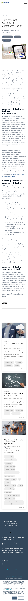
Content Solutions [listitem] (9, 466)
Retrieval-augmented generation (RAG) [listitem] (10, 503)
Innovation (17, 37)
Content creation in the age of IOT (13, 344)
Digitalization (7, 40)
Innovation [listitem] (19, 362)
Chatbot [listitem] (20, 486)
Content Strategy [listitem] (9, 489)
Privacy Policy (8, 589)
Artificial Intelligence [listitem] (10, 479)
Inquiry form (5, 560)
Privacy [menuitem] (6, 576)
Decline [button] (20, 598)
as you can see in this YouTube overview (13, 104)
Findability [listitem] (7, 482)
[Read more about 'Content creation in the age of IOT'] (14, 330)
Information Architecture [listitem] (11, 473)
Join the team (5, 564)
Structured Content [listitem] (10, 486)
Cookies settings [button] (7, 598)
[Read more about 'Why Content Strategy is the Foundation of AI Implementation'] (14, 428)
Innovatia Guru (10, 446)
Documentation (7, 37)
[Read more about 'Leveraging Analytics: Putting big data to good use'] (14, 380)
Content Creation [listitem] (9, 470)
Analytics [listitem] (7, 414)
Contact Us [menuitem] (20, 576)
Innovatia (5, 30)
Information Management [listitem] (12, 495)
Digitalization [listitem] (8, 366)
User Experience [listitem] (9, 476)
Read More (21, 369)
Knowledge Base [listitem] (9, 498)
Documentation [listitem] (8, 362)
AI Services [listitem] (7, 492)
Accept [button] (14, 598)
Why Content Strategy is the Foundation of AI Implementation (14, 442)
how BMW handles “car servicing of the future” (13, 176)
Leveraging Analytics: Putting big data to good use (14, 394)
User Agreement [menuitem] (12, 576)
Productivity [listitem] (19, 410)
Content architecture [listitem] (10, 460)
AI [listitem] (19, 479)
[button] (7, 570)
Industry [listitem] (17, 366)
